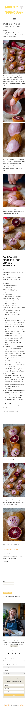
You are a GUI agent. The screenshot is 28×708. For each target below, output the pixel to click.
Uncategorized (7, 546)
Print (4, 414)
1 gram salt (6, 301)
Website (5, 587)
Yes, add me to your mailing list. (12, 596)
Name (4, 576)
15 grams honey (7, 294)
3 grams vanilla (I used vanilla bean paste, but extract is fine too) (12, 297)
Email (4, 581)
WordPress (21, 705)
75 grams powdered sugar (10, 312)
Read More (14, 646)
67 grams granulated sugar (10, 287)
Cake (11, 544)
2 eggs (5, 292)
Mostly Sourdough (14, 7)
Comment (6, 561)
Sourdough (16, 544)
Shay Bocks (9, 704)
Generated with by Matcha (10, 411)
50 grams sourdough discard (11, 300)
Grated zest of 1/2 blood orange (12, 291)
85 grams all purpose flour (10, 305)
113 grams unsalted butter (10, 285)
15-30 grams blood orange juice (12, 310)
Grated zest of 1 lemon (9, 289)
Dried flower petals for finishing (11, 314)
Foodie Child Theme (19, 703)
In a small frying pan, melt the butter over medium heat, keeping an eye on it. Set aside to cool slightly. (15, 322)
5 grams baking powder (9, 303)
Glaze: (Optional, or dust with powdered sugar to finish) (14, 308)
